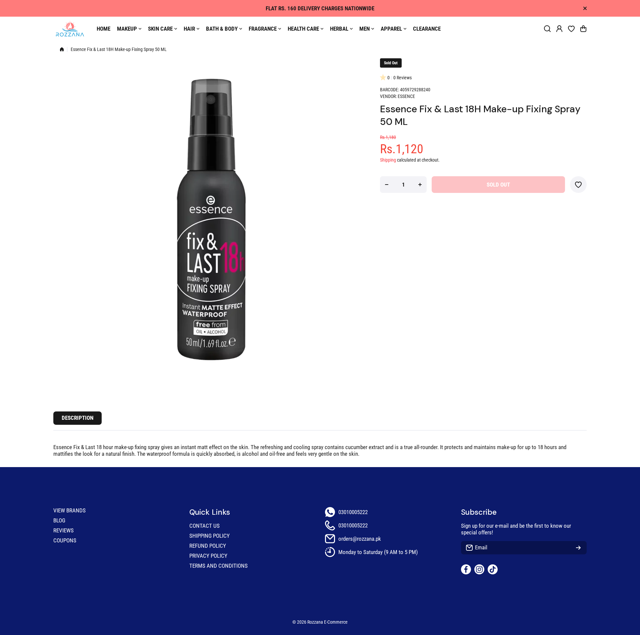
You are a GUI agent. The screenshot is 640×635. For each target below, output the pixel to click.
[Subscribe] (578, 547)
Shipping (388, 160)
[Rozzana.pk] (70, 28)
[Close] (585, 8)
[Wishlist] (571, 28)
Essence (406, 96)
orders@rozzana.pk (359, 538)
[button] (583, 28)
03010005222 (353, 512)
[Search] (547, 28)
